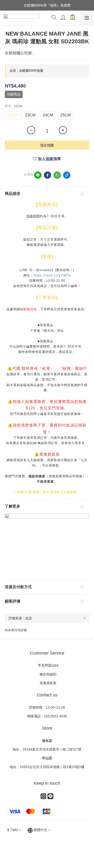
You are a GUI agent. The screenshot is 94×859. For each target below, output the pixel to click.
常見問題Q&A (47, 665)
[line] (37, 175)
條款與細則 (48, 674)
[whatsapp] (57, 175)
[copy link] (66, 175)
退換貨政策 (47, 683)
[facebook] (47, 175)
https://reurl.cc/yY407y (52, 275)
